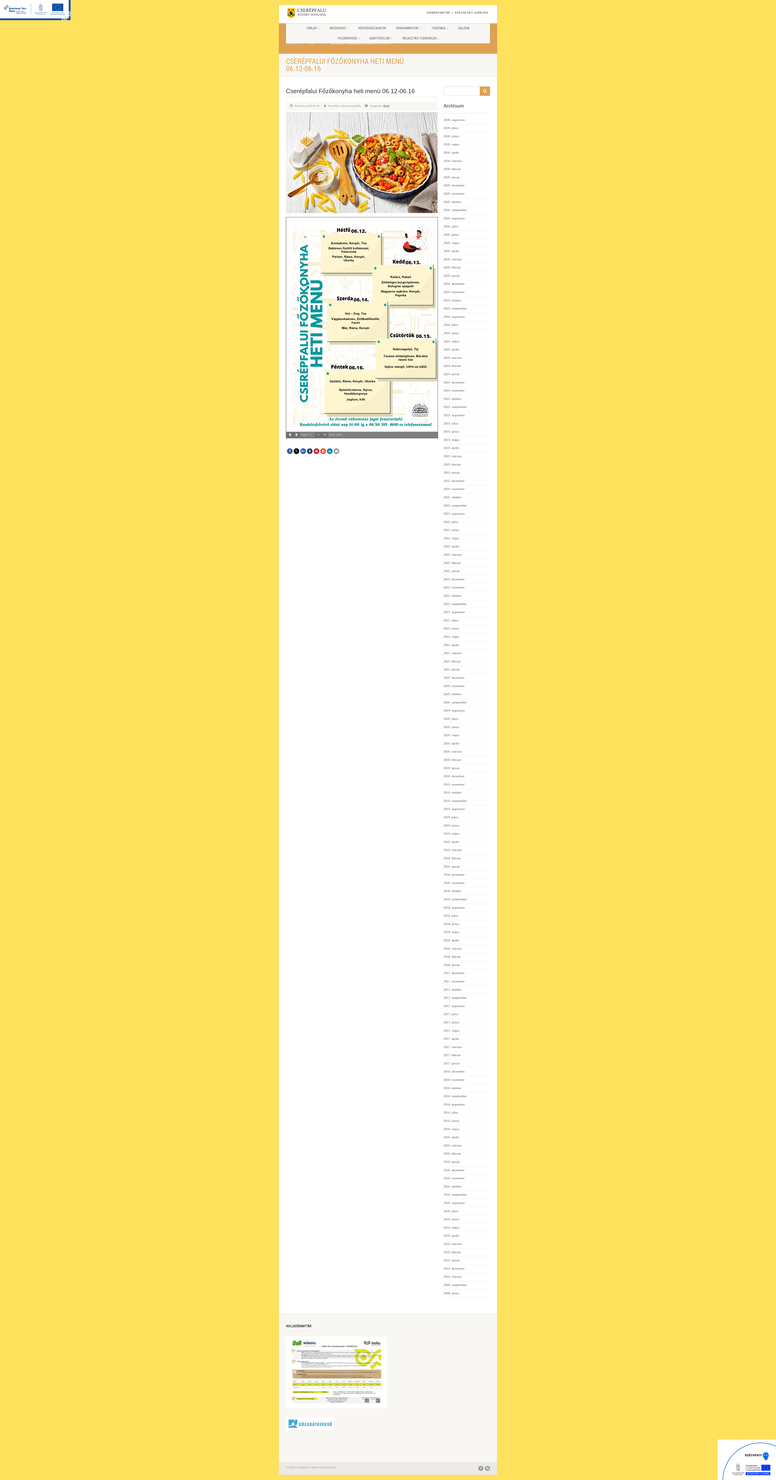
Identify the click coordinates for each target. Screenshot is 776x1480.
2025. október (452, 202)
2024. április (451, 349)
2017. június (451, 1022)
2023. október (452, 398)
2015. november (454, 1178)
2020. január (452, 768)
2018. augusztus (454, 907)
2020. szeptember (455, 702)
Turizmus (438, 28)
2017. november (454, 981)
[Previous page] (290, 435)
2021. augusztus (454, 612)
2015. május (451, 1227)
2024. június (451, 333)
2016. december (454, 1071)
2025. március (453, 259)
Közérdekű (338, 28)
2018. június (451, 924)
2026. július (451, 128)
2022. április (451, 546)
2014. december (454, 1268)
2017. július (451, 1014)
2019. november (454, 784)
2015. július (451, 1211)
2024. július (451, 324)
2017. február (452, 1055)
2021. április (451, 645)
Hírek (386, 106)
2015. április (451, 1235)
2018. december (454, 874)
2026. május (451, 144)
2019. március (453, 850)
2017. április (451, 1038)
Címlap (312, 28)
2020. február (452, 759)
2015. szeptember (455, 1194)
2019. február (452, 858)
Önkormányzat (407, 28)
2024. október (452, 300)
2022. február (452, 563)
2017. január (452, 1063)
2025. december (454, 185)
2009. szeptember (455, 1285)
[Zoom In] (325, 435)
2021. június (451, 628)
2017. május (451, 1030)
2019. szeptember (455, 800)
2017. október (452, 989)
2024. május (451, 341)
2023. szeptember (455, 407)
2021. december (454, 579)
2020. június (451, 727)
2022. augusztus (454, 513)
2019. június (451, 825)
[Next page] (296, 435)
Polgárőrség (347, 38)
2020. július (451, 718)
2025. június (451, 234)
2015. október (452, 1186)
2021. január (452, 669)
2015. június (451, 1219)
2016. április (451, 1137)
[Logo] (318, 13)
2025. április (451, 251)
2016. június (451, 1120)
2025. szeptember (455, 210)
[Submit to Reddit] (323, 451)
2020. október (452, 694)
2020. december (454, 677)
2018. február (452, 956)
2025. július (451, 226)
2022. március (453, 554)
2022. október (452, 497)
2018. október (452, 891)
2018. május (451, 932)
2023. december (454, 382)
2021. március (453, 653)
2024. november (454, 292)
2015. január (452, 1260)
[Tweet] (296, 451)
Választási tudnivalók (419, 38)
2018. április (451, 940)
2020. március (453, 751)
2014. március (453, 1276)
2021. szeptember (455, 604)
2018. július (451, 915)
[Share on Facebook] (290, 451)
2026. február (452, 169)
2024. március (453, 357)
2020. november (454, 686)
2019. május (451, 833)
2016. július (451, 1112)
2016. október (452, 1088)
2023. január (452, 472)
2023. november (454, 390)
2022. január (452, 571)
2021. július (451, 620)
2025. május (451, 243)
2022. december (454, 480)
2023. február (452, 464)
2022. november (454, 489)
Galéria (463, 28)
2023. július (451, 423)
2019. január (452, 866)
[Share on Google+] (303, 451)
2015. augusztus (454, 1202)
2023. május (451, 439)
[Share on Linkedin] (330, 451)
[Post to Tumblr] (310, 451)
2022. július (451, 522)
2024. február (452, 365)
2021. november (454, 587)
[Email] (336, 451)
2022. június (451, 530)
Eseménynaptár (438, 12)
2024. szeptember (455, 308)
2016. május (451, 1129)
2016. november (454, 1079)
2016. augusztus (454, 1104)
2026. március (453, 161)
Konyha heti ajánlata (471, 12)
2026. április (451, 152)
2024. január (452, 374)
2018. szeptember (455, 899)
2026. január (452, 177)
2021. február (452, 661)
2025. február (452, 267)
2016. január (452, 1161)
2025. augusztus (454, 218)
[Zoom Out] (318, 435)
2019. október (452, 792)
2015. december (454, 1170)
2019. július (451, 817)
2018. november (454, 883)
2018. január (452, 965)
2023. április (451, 448)
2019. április (451, 841)
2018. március (453, 948)
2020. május (451, 735)
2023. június (451, 431)
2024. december (454, 283)
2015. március (453, 1244)
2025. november (454, 193)
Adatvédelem (380, 38)
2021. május (451, 636)
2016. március (453, 1145)
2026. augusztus (454, 119)
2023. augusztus (454, 415)
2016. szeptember (455, 1096)
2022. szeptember (455, 505)
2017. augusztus (454, 1006)
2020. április (451, 743)
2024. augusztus (454, 316)
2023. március (453, 456)
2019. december (454, 776)
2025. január (452, 275)
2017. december (454, 973)
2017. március (453, 1047)
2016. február (452, 1153)
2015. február (452, 1252)
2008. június (451, 1293)
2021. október (452, 595)
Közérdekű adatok (372, 28)
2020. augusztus (454, 710)
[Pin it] (316, 451)
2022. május (451, 538)
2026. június (451, 136)
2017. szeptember (455, 997)
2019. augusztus (454, 809)
